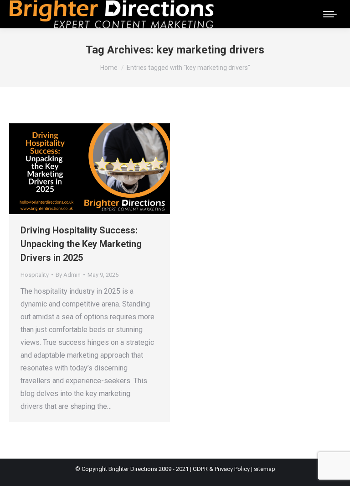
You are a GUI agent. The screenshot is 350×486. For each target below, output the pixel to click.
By (68, 274)
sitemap (264, 468)
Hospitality (35, 274)
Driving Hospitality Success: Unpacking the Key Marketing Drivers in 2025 (81, 244)
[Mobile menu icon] (330, 14)
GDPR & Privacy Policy (221, 468)
